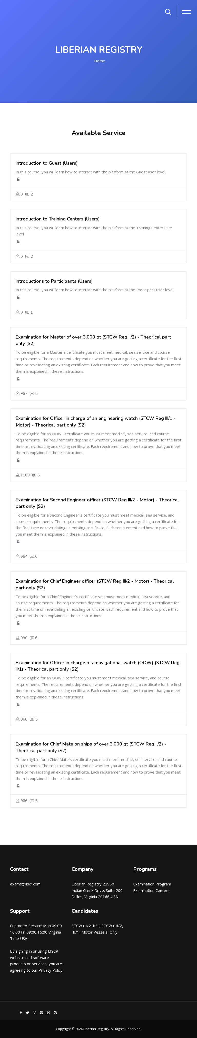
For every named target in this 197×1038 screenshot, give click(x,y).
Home (99, 60)
